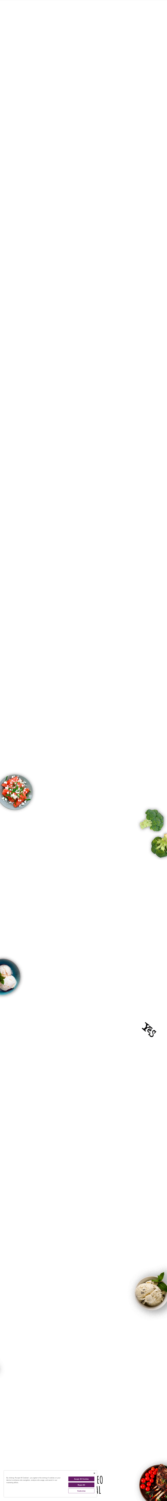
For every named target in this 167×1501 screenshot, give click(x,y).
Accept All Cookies (81, 1479)
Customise (81, 1491)
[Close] (94, 1473)
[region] (50, 1484)
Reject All (81, 1485)
